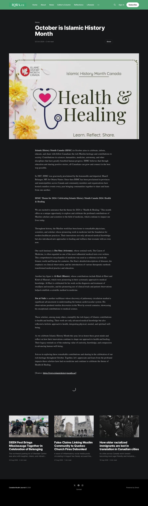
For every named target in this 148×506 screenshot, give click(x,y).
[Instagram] (82, 485)
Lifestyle (90, 5)
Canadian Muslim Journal (17, 487)
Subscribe (133, 5)
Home (34, 5)
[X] (75, 485)
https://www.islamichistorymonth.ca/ (59, 372)
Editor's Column (64, 5)
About (43, 5)
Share (109, 41)
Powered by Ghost (132, 487)
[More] (98, 5)
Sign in (121, 5)
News (51, 5)
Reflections (78, 5)
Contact (79, 489)
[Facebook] (78, 485)
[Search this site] (114, 5)
